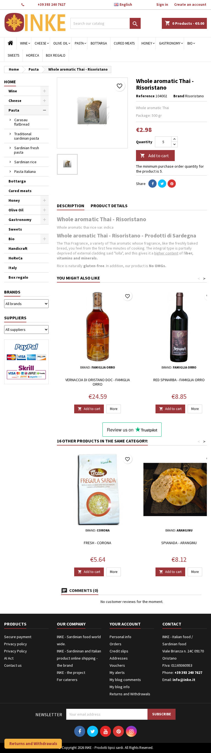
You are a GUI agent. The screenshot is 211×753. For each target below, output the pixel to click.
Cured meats (124, 43)
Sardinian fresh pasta (26, 150)
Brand (178, 95)
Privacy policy (15, 643)
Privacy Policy (15, 651)
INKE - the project (71, 672)
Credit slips (119, 651)
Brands (12, 292)
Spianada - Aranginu (179, 542)
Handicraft (18, 248)
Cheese (40, 43)
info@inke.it (184, 679)
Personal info (120, 636)
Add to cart (154, 155)
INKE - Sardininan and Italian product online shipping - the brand (79, 658)
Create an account (190, 4)
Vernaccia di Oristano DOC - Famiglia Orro (97, 382)
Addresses (119, 658)
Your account (125, 624)
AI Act (8, 658)
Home (10, 81)
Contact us (13, 665)
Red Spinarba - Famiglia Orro (179, 379)
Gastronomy (170, 43)
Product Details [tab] (109, 205)
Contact (10, 4)
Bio (190, 43)
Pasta (79, 43)
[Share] (152, 183)
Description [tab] (70, 205)
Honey (146, 43)
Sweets (13, 55)
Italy (13, 267)
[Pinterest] (172, 183)
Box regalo (55, 55)
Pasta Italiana (25, 171)
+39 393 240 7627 (51, 4)
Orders (115, 643)
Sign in (162, 4)
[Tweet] (162, 183)
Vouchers (117, 665)
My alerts (117, 672)
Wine (24, 43)
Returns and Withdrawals (130, 693)
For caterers (67, 679)
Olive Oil (60, 43)
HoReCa (32, 55)
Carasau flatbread (21, 122)
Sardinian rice (25, 161)
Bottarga (99, 43)
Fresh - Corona (97, 542)
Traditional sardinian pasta (26, 136)
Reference (145, 95)
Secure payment (17, 636)
